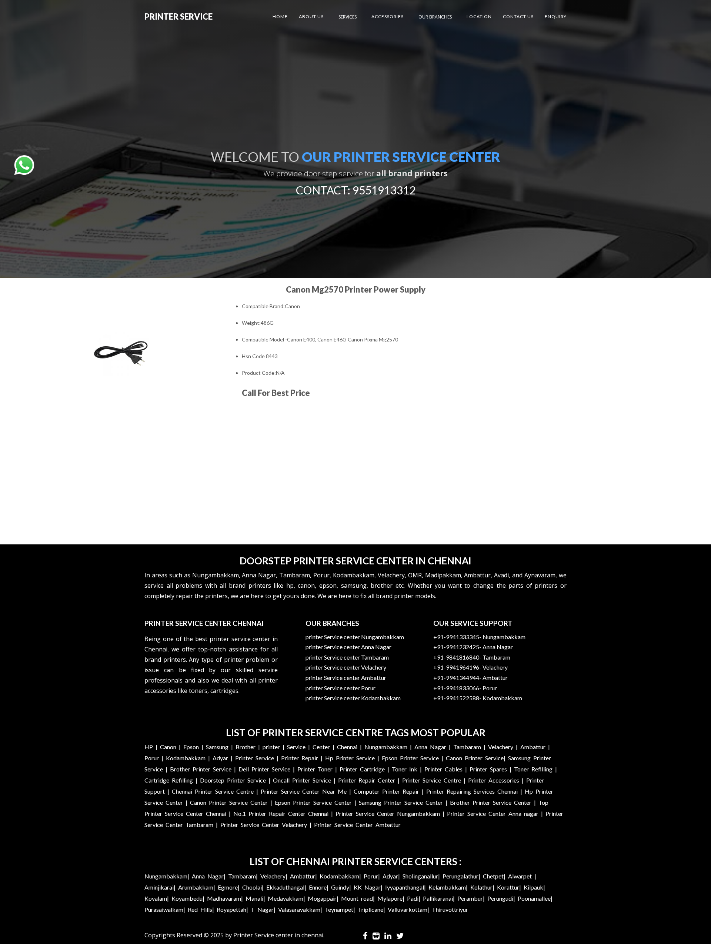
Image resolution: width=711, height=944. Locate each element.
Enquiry (556, 16)
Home (280, 16)
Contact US (518, 16)
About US (311, 16)
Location (479, 16)
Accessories (387, 16)
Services (347, 17)
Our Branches (435, 17)
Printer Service (178, 16)
